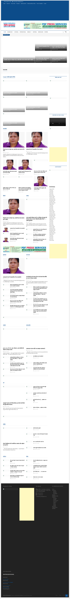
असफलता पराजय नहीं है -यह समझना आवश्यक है (35, 348)
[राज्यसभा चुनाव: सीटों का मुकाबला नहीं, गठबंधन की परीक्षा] (41, 181)
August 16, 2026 (13, 308)
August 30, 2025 (36, 357)
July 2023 (51, 235)
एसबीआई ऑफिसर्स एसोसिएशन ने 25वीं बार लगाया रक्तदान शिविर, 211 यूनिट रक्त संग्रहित (40, 294)
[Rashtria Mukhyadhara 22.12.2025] (14, 88)
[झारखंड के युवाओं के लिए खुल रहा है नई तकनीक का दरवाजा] (25, 165)
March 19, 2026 (36, 429)
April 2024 (51, 224)
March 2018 (51, 240)
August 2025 (51, 204)
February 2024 (52, 226)
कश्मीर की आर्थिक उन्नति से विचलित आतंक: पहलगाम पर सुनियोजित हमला (40, 363)
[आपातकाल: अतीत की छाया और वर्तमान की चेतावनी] (29, 394)
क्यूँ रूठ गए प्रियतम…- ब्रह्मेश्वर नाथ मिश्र (39, 407)
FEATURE (55, 498)
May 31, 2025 (36, 409)
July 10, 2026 (36, 232)
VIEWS (54, 502)
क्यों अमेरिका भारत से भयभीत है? (38, 356)
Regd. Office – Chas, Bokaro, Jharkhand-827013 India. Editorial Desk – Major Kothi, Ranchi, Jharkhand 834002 (43, 490)
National (16, 31)
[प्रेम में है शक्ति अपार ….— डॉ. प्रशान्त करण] (29, 473)
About (4, 3)
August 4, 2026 (6, 190)
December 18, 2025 (30, 108)
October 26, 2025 (6, 406)
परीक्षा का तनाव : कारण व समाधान (38, 477)
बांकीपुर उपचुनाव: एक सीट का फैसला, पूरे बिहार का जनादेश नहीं (9, 188)
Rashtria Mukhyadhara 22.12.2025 (10, 92)
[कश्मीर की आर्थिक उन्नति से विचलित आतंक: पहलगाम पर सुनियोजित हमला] (29, 364)
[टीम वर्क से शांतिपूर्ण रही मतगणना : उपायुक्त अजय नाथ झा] (29, 462)
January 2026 (51, 197)
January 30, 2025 (36, 478)
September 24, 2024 (14, 468)
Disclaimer (18, 3)
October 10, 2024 (36, 370)
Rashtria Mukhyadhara (7, 595)
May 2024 (51, 222)
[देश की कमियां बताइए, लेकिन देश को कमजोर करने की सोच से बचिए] (10, 165)
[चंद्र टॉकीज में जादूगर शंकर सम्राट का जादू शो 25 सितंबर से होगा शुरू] (6, 467)
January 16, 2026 (36, 443)
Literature (55, 501)
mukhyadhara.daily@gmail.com (18, 1)
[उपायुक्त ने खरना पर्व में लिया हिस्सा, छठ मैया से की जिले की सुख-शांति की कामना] (14, 393)
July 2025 (51, 205)
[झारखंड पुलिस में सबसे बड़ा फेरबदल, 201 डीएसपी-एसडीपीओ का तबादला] (29, 241)
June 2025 (51, 206)
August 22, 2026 (39, 61)
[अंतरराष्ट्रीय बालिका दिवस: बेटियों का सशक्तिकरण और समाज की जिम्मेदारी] (29, 369)
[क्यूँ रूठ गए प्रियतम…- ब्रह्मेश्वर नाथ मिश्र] (29, 410)
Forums (60, 595)
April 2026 (51, 194)
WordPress (21, 595)
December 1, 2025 (29, 350)
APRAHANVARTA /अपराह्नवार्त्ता (8, 582)
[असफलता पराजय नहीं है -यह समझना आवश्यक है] (37, 336)
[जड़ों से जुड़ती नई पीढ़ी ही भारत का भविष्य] (29, 450)
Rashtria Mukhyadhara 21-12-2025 (33, 92)
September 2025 (52, 202)
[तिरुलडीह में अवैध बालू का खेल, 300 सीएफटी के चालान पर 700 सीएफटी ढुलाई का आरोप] (6, 307)
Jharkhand (9, 31)
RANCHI (54, 491)
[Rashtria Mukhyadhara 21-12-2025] (37, 88)
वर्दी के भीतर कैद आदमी (36, 428)
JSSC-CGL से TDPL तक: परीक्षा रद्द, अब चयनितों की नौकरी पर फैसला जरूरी (40, 171)
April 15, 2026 (36, 307)
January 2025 (51, 212)
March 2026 (51, 195)
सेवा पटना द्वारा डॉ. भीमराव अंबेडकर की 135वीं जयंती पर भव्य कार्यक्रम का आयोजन (40, 305)
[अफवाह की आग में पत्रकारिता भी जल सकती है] (37, 139)
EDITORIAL (35, 31)
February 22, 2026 (37, 469)
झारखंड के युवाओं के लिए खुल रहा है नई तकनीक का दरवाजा (58, 59)
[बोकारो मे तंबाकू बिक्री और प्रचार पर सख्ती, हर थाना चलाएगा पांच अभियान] (6, 235)
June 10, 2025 (13, 463)
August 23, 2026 (29, 151)
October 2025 (52, 201)
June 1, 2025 (36, 402)
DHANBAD (55, 493)
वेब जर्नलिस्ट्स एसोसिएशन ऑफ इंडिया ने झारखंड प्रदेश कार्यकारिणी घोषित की (39, 235)
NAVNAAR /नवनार (6, 587)
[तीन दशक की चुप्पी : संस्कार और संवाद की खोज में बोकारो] (6, 462)
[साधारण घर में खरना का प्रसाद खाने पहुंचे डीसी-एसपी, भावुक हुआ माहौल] (29, 388)
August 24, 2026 (7, 61)
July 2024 (51, 220)
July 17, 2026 (36, 297)
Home (5, 31)
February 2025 (52, 211)
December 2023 (52, 229)
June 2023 (51, 236)
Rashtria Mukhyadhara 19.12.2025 (33, 107)
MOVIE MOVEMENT (6, 585)
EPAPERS (46, 31)
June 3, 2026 (36, 190)
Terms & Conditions (40, 3)
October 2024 (52, 216)
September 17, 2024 (14, 473)
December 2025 (52, 199)
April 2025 (51, 209)
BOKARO (55, 492)
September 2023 (52, 232)
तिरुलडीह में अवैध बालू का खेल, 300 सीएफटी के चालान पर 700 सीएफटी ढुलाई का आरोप (17, 306)
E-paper (45, 3)
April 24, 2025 (36, 365)
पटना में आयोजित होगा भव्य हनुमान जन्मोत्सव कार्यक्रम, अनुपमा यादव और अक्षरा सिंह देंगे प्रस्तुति (40, 311)
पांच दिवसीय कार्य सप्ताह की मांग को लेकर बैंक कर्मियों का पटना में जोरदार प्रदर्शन (36, 277)
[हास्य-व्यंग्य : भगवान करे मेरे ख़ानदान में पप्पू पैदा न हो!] (29, 436)
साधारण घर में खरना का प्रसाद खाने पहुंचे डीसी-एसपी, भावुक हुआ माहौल (39, 387)
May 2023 (51, 237)
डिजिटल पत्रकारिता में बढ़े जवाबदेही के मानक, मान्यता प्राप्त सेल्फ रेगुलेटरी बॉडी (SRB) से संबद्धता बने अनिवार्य (25, 189)
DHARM (54, 499)
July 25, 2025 (36, 473)
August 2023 (51, 234)
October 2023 (52, 231)
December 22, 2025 (37, 449)
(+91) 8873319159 (39, 493)
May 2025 (51, 207)
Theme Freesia (17, 595)
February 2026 (52, 196)
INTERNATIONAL (23, 31)
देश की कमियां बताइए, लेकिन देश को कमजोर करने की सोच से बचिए (42, 59)
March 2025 (51, 210)
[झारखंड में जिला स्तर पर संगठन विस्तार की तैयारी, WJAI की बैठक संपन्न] (29, 231)
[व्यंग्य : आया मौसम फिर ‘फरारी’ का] (29, 443)
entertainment (55, 500)
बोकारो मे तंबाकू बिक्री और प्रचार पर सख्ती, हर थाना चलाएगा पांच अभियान (58, 47)
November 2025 (52, 200)
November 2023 (52, 230)
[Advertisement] (35, 12)
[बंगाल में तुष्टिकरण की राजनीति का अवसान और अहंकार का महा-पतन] (14, 434)
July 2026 (51, 190)
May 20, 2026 (36, 242)
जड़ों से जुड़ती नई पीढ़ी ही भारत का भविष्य (39, 447)
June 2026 (51, 191)
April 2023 (51, 239)
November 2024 (52, 215)
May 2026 (51, 192)
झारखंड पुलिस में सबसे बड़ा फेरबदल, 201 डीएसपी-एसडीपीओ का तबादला (39, 240)
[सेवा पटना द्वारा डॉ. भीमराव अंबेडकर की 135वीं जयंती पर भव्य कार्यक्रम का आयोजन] (29, 306)
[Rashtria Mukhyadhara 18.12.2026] (14, 119)
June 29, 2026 (36, 303)
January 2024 (51, 227)
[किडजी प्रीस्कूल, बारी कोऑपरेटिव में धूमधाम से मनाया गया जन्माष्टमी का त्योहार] (6, 477)
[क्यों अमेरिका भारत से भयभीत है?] (29, 358)
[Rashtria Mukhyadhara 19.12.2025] (37, 103)
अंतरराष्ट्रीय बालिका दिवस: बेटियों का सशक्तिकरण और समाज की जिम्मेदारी (39, 368)
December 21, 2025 (7, 94)
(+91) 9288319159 (39, 494)
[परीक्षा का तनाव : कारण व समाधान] (29, 478)
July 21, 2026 (36, 291)
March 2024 (51, 225)
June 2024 (51, 221)
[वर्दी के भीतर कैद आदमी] (29, 429)
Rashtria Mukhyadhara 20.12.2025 (10, 109)
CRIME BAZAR (40, 31)
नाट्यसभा (54, 505)
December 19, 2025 (7, 110)
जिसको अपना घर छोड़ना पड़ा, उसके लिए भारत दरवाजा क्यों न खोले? (18, 59)
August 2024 (51, 219)
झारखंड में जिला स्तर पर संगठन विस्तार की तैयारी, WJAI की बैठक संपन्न (39, 230)
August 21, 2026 (55, 61)
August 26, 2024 (13, 478)
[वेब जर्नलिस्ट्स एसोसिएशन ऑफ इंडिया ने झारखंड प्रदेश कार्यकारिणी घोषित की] (29, 236)
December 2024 (52, 214)
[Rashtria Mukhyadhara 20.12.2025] (14, 104)
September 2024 (52, 217)
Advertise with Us (23, 3)
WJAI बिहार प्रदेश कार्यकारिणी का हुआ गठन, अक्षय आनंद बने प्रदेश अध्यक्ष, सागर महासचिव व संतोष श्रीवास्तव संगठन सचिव (40, 300)
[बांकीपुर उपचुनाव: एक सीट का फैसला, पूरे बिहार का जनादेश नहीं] (10, 181)
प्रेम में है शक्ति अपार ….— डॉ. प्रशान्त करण (39, 471)
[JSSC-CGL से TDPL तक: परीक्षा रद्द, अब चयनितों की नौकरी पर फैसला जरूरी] (41, 164)
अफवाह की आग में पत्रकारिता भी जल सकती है (34, 149)
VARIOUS (29, 31)
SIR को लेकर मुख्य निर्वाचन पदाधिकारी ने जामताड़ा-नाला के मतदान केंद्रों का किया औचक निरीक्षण (16, 291)
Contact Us (8, 3)
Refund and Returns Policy (31, 3)
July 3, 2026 (36, 237)
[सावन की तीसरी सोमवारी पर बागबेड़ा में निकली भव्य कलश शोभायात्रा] (6, 297)
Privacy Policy (13, 3)
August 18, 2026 (29, 222)
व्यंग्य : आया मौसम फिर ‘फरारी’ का (38, 441)
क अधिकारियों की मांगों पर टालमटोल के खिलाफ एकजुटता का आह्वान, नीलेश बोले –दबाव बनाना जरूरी (40, 467)
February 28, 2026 (37, 463)
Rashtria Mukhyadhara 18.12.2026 (10, 123)
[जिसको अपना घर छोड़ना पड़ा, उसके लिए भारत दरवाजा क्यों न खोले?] (14, 139)
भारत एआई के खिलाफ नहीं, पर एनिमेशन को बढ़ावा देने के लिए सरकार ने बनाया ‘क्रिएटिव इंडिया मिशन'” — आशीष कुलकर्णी (36, 219)
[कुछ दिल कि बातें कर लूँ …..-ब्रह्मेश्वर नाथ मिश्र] (29, 402)
